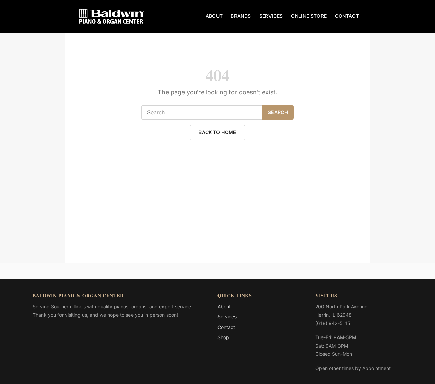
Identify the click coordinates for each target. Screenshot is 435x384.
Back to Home (217, 132)
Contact (347, 16)
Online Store (309, 16)
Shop (223, 337)
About (214, 16)
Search (278, 112)
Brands (241, 16)
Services (271, 16)
